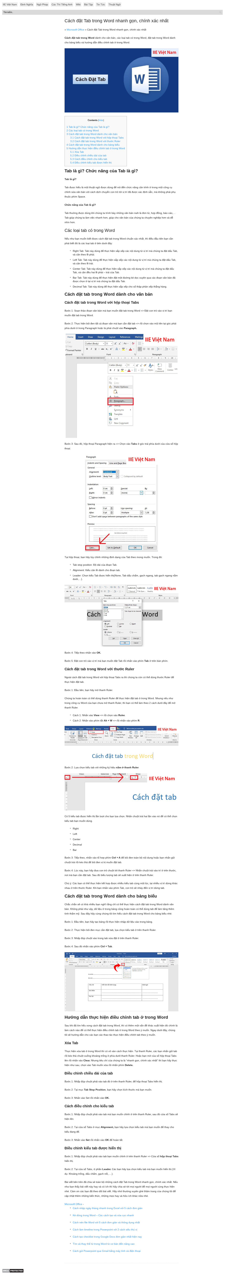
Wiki (78, 4)
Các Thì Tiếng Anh (62, 4)
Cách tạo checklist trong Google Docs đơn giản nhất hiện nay (107, 1236)
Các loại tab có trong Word (83, 130)
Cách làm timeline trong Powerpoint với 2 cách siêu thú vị (105, 1229)
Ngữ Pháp (42, 4)
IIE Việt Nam (10, 4)
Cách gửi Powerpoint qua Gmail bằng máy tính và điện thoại (107, 1251)
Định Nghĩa (26, 4)
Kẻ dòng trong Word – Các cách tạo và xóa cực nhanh (103, 1215)
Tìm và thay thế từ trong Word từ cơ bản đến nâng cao (103, 1243)
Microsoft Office (75, 29)
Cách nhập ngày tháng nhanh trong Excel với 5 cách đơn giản (107, 1208)
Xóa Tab (77, 151)
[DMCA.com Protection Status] (13, 1272)
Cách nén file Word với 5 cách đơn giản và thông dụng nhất (106, 1222)
